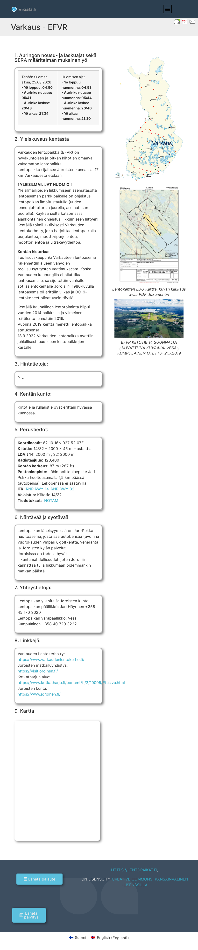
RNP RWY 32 (62, 489)
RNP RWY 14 (37, 489)
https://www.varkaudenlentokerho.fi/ (51, 659)
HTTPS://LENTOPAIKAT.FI (134, 870)
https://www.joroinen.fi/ (39, 694)
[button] (167, 9)
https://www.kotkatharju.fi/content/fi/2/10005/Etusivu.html (71, 682)
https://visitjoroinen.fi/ (38, 671)
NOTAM (51, 500)
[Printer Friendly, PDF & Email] (184, 21)
